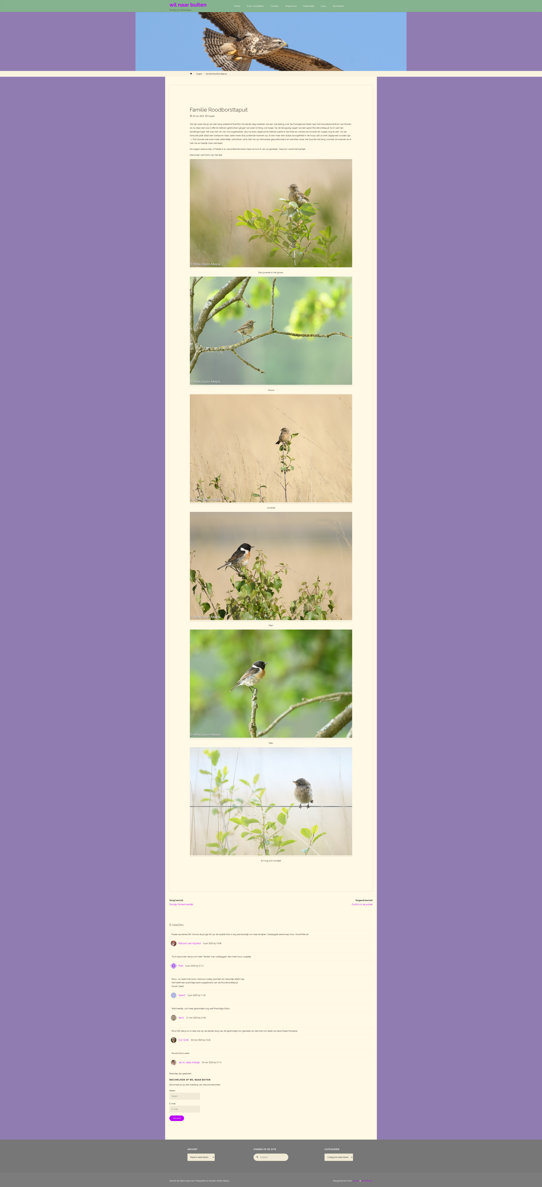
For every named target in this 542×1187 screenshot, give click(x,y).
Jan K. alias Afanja (189, 1062)
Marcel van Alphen (189, 943)
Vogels (199, 74)
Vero (181, 1017)
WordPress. (367, 1181)
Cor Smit (183, 1039)
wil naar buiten (187, 5)
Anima (355, 1181)
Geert (181, 995)
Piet (180, 965)
